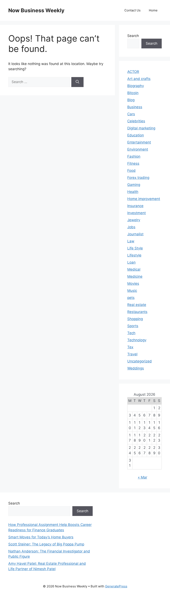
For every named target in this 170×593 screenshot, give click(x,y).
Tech (131, 333)
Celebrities (136, 121)
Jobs (131, 227)
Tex (130, 347)
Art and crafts (139, 79)
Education (135, 135)
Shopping (135, 319)
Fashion (133, 156)
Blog (131, 100)
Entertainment (139, 142)
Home (153, 10)
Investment (136, 213)
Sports (132, 326)
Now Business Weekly (36, 10)
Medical (133, 269)
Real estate (136, 305)
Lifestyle (134, 255)
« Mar (142, 477)
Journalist (135, 234)
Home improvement (143, 199)
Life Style (135, 248)
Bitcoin (132, 93)
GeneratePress (116, 586)
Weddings (135, 368)
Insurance (135, 206)
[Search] (77, 82)
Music (132, 291)
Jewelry (133, 220)
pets (131, 298)
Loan (131, 262)
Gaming (133, 185)
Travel (132, 354)
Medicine (134, 276)
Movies (133, 283)
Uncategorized (139, 361)
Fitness (133, 163)
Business (134, 107)
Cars (131, 114)
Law (130, 241)
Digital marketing (141, 128)
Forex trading (138, 178)
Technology (136, 340)
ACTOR (133, 72)
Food (131, 170)
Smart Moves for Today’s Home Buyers (40, 537)
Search (133, 36)
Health (132, 192)
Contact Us (132, 10)
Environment (137, 149)
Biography (135, 86)
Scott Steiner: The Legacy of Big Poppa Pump (46, 544)
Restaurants (137, 312)
